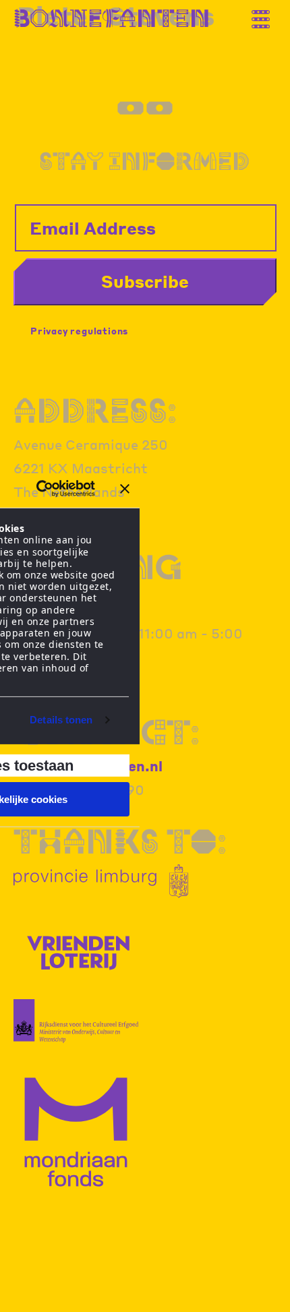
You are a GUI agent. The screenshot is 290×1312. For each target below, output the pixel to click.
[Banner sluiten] (124, 489)
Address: (95, 410)
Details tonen (61, 719)
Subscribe (145, 281)
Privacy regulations (79, 330)
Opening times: (97, 583)
